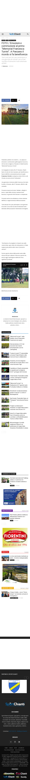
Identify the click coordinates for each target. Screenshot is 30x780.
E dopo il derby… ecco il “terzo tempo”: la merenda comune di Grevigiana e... (19, 594)
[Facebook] (10, 742)
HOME (6, 748)
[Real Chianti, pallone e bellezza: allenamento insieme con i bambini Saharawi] (5, 517)
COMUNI (11, 748)
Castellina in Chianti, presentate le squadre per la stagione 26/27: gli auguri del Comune (19, 370)
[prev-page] (2, 432)
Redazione (5, 66)
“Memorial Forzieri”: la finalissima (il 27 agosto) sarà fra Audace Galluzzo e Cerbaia (18, 385)
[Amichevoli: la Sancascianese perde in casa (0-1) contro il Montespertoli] (5, 392)
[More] (19, 100)
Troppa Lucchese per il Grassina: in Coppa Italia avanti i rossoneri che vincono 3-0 (19, 407)
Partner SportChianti (15, 752)
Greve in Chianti (12, 40)
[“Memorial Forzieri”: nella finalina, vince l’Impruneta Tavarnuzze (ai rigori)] (5, 338)
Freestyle (26, 552)
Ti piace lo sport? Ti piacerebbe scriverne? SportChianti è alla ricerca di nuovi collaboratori (19, 355)
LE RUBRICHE (21, 748)
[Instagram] (15, 741)
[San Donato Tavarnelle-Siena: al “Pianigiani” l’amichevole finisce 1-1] (5, 400)
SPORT (15, 748)
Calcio (7, 38)
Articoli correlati (6, 332)
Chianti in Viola (25, 510)
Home (3, 38)
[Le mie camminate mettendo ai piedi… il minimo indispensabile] (5, 558)
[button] (2, 34)
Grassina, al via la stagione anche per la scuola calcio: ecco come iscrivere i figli (19, 362)
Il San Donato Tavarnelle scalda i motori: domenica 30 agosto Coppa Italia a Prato (19, 377)
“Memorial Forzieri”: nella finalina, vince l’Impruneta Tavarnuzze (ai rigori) (17, 338)
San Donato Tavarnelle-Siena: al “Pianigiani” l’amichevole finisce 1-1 (19, 400)
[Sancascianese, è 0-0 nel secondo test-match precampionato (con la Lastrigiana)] (5, 346)
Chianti (3, 357)
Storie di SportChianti (19, 750)
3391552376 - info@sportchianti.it (18, 731)
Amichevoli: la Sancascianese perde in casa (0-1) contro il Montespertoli (18, 392)
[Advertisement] (15, 16)
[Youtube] (19, 742)
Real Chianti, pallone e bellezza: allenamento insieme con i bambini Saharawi (19, 516)
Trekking (12, 485)
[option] (15, 687)
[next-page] (5, 432)
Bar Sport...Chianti (24, 588)
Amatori (3, 40)
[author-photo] (15, 314)
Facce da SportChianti (9, 750)
